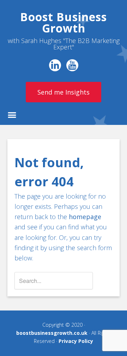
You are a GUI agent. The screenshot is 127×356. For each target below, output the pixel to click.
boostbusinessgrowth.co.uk (51, 333)
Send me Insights (63, 92)
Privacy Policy (76, 341)
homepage (85, 216)
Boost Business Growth (63, 22)
